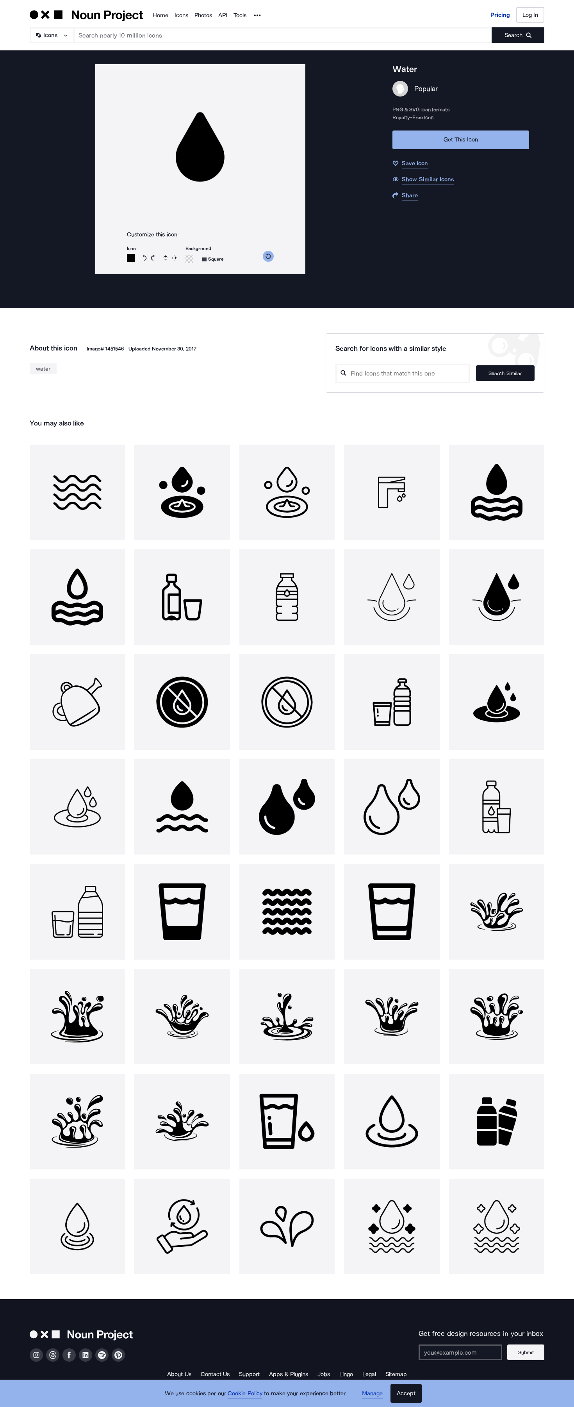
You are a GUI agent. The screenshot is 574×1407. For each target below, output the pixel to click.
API (222, 15)
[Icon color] (131, 258)
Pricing (500, 14)
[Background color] (189, 259)
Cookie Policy (245, 1393)
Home (160, 15)
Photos (203, 15)
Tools (240, 15)
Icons (181, 15)
